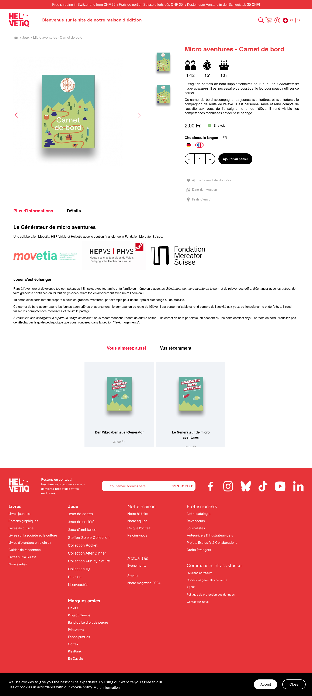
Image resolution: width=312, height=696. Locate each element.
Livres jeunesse (19, 514)
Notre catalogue (199, 514)
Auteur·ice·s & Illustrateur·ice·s (210, 535)
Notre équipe (137, 521)
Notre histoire (138, 514)
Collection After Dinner (87, 553)
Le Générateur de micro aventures (191, 435)
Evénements (136, 565)
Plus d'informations (33, 210)
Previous (17, 115)
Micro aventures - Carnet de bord (57, 37)
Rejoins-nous (137, 535)
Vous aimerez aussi (126, 348)
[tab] (39, 210)
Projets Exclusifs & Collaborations (212, 543)
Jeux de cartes (80, 514)
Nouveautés (17, 564)
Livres (14, 506)
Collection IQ (79, 569)
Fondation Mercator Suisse (143, 236)
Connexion (277, 20)
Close (294, 684)
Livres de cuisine (21, 528)
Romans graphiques (23, 521)
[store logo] (23, 20)
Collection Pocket (82, 545)
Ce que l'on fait (139, 528)
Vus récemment (175, 348)
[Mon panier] (269, 20)
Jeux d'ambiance (82, 530)
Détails (74, 210)
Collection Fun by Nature (89, 561)
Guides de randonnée (24, 550)
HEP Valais (59, 236)
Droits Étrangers (199, 550)
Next (137, 115)
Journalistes (196, 528)
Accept (265, 684)
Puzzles (74, 577)
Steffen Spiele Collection (89, 537)
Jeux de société (81, 522)
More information (107, 687)
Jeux (26, 37)
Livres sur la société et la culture (32, 535)
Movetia (43, 236)
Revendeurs (196, 521)
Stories (132, 576)
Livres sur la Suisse (22, 557)
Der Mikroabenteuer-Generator (119, 432)
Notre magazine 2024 (143, 583)
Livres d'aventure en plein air (29, 543)
